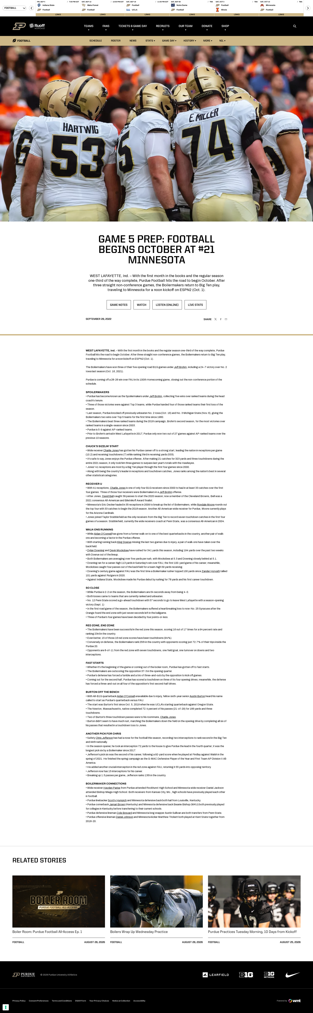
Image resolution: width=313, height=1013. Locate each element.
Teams (88, 26)
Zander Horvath (211, 571)
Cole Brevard (124, 813)
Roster (115, 41)
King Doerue (124, 542)
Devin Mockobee (119, 550)
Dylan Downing (95, 550)
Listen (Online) (169, 306)
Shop (225, 26)
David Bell (108, 496)
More (206, 41)
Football (18, 942)
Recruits (163, 26)
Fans (106, 26)
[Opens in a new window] (216, 975)
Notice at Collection (121, 1001)
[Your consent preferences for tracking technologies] (6, 1007)
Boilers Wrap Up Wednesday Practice (139, 932)
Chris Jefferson (104, 737)
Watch (143, 306)
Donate (207, 26)
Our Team (186, 26)
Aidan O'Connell (103, 533)
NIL (221, 41)
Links (58, 15)
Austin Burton (197, 696)
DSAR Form (80, 1001)
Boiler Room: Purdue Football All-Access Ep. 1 (47, 932)
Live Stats (197, 306)
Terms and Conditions (62, 1001)
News (133, 41)
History (189, 41)
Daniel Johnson (124, 817)
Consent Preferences (39, 1001)
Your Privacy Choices (99, 1001)
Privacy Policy (19, 1001)
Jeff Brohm (180, 367)
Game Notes (120, 306)
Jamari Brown (117, 804)
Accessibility (139, 1000)
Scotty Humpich (117, 800)
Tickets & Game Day (133, 26)
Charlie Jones (111, 450)
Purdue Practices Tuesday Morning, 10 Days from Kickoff (252, 932)
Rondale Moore (206, 504)
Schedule (95, 41)
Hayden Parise (111, 787)
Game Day (168, 41)
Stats (149, 41)
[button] (31, 8)
